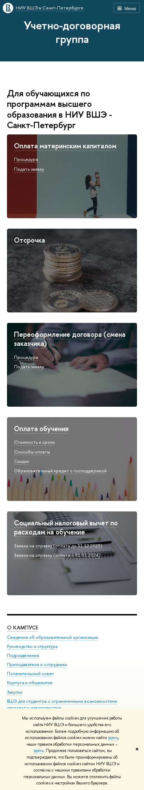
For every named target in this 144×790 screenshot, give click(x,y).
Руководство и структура (32, 646)
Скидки (21, 461)
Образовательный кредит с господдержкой (60, 470)
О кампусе (22, 627)
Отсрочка (29, 240)
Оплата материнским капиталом (65, 145)
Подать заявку (29, 169)
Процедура (26, 159)
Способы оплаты (32, 452)
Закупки (14, 692)
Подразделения (23, 655)
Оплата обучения (41, 428)
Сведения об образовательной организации (52, 637)
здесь (113, 737)
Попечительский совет (30, 674)
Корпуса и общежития (29, 683)
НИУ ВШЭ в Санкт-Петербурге (50, 8)
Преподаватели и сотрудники (37, 664)
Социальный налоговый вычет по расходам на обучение (66, 527)
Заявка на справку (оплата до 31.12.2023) (58, 545)
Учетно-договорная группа (72, 31)
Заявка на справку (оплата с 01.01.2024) (57, 555)
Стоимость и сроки (34, 442)
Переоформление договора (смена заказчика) (69, 339)
